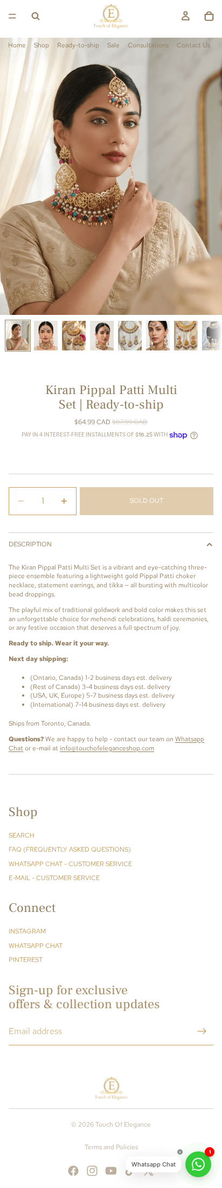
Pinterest (26, 959)
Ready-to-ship (78, 45)
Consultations (148, 45)
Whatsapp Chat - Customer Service (70, 864)
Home (17, 45)
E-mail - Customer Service (54, 878)
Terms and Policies (111, 1147)
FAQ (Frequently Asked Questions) (70, 849)
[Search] (35, 16)
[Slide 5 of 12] (130, 335)
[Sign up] (202, 1031)
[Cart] (209, 16)
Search (21, 835)
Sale (113, 45)
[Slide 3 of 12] (74, 335)
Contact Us (193, 45)
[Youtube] (111, 1170)
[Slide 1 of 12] (18, 335)
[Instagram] (92, 1170)
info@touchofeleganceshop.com (107, 748)
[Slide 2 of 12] (46, 335)
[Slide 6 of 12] (158, 335)
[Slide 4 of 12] (102, 335)
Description (30, 544)
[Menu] (12, 16)
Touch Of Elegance (123, 1124)
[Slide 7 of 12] (186, 335)
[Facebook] (73, 1170)
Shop (41, 45)
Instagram (27, 931)
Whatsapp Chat (36, 945)
